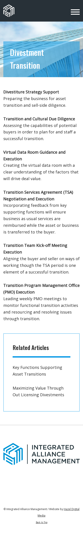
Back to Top (41, 522)
